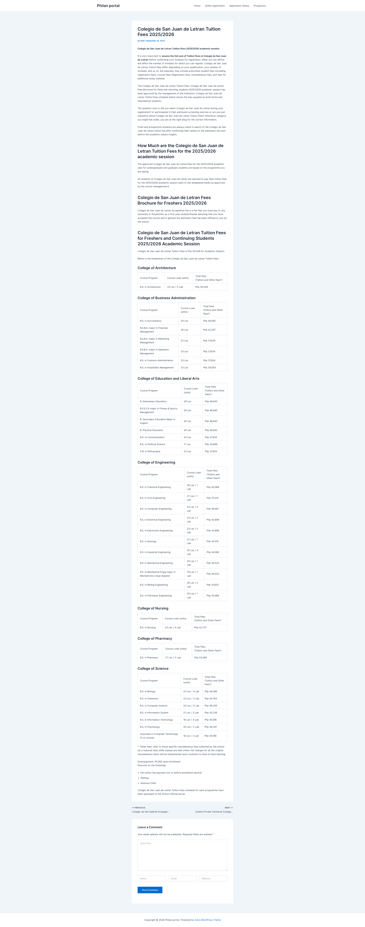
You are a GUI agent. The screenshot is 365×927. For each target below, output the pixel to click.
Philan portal (108, 5)
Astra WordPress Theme (208, 919)
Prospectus (260, 5)
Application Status (239, 5)
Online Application (215, 5)
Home (197, 5)
